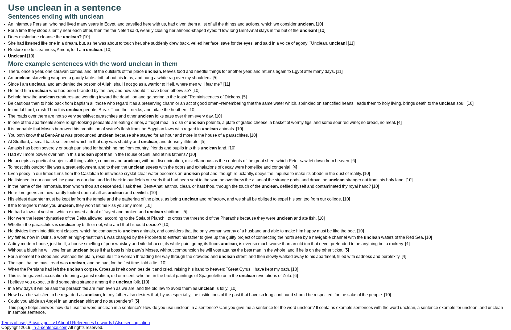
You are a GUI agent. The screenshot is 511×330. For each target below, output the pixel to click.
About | (65, 322)
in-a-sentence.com (49, 327)
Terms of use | (14, 322)
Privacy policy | (43, 322)
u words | (106, 322)
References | (84, 322)
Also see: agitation (132, 322)
